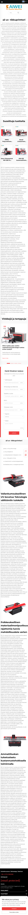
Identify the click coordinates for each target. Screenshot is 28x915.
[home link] (14, 7)
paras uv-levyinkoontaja (9, 448)
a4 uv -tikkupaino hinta (9, 458)
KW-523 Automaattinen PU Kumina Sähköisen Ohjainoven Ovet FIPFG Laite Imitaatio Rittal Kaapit (21, 159)
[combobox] (14, 416)
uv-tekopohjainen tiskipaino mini (12, 455)
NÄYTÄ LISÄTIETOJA (6, 132)
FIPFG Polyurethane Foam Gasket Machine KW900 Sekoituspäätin (6, 140)
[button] (8, 363)
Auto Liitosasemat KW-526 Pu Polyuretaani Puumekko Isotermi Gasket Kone (7, 159)
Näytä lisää (5, 358)
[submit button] (18, 12)
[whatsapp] (26, 455)
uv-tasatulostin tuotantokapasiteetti (13, 461)
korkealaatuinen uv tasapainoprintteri (13, 464)
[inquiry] (26, 451)
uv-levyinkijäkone (8, 451)
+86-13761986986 (7, 874)
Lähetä (14, 433)
